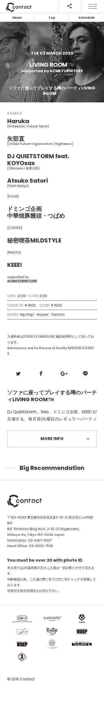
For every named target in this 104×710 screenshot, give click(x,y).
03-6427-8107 (39, 540)
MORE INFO (52, 438)
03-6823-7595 (41, 545)
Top (51, 17)
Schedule (86, 17)
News (17, 17)
